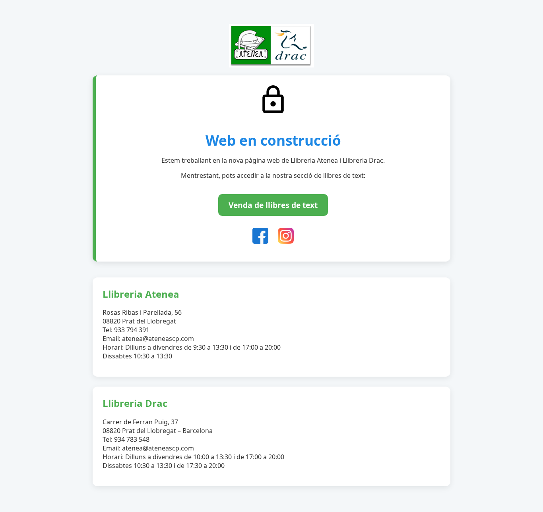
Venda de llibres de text (273, 205)
